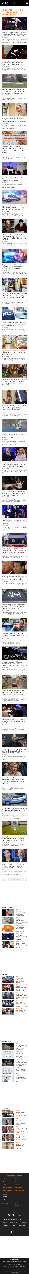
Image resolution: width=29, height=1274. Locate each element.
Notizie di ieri (5, 1193)
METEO (17, 1110)
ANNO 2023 (13, 7)
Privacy (16, 1266)
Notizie (16, 1215)
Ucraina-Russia (19, 1190)
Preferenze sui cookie (12, 1267)
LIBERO (4, 1261)
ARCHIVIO (7, 7)
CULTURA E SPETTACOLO (21, 984)
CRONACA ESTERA (20, 909)
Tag (14, 1225)
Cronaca (4, 1179)
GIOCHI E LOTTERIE (20, 925)
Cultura (4, 1185)
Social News (19, 1187)
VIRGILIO (8, 1261)
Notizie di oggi (6, 1190)
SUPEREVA (20, 1264)
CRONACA (18, 917)
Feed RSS (5, 1222)
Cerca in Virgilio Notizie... (13, 1219)
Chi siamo (6, 1266)
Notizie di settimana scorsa (7, 1198)
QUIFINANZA (9, 1264)
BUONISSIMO (14, 1264)
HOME (3, 7)
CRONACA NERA (19, 933)
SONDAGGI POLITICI (20, 1059)
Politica (17, 1179)
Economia (18, 1182)
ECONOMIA (18, 1051)
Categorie (23, 1222)
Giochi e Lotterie (7, 1187)
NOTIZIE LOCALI (19, 992)
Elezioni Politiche (7, 1204)
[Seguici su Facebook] (12, 1232)
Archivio (6, 1225)
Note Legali (11, 1266)
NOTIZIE (10, 3)
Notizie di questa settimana (6, 1195)
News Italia (22, 1225)
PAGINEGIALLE (14, 1261)
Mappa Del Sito (14, 1222)
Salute (17, 1185)
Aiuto (20, 1267)
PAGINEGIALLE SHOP (22, 1261)
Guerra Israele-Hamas (19, 1204)
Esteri (3, 1182)
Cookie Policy (22, 1266)
